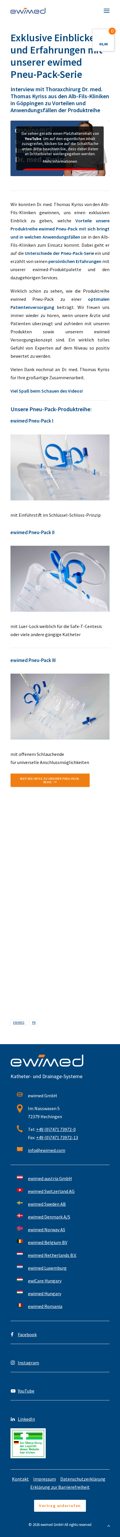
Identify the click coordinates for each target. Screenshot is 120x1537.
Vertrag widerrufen (60, 1505)
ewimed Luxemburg (47, 1268)
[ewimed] (27, 11)
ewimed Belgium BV (47, 1242)
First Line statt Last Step (35, 863)
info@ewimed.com (46, 1150)
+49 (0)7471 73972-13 (57, 1137)
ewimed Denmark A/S (49, 1217)
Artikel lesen (19, 880)
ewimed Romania (45, 1306)
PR (34, 1023)
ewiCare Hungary (44, 1281)
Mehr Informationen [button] (60, 161)
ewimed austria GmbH (50, 1178)
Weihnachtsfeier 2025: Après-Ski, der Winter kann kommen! (54, 959)
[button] (106, 11)
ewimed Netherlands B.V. (52, 1255)
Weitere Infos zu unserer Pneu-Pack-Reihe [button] (50, 780)
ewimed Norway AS (46, 1229)
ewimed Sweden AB (47, 1204)
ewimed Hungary (44, 1293)
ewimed (18, 1023)
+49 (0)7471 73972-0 (56, 1129)
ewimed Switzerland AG (51, 1191)
